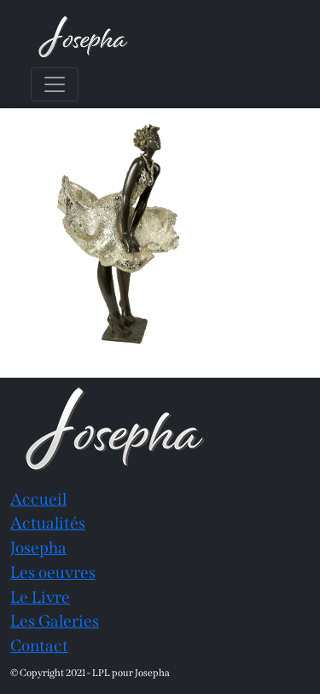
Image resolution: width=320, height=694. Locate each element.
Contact (39, 646)
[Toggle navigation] (55, 84)
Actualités (47, 523)
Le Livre (40, 597)
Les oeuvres (53, 572)
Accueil (38, 499)
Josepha (38, 548)
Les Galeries (54, 621)
